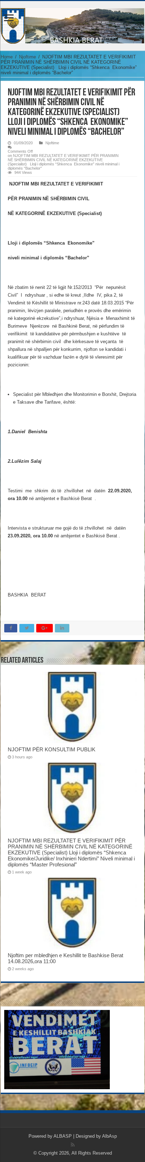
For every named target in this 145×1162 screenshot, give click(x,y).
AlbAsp (109, 1136)
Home (7, 56)
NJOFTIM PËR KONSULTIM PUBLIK (51, 749)
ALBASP (62, 1136)
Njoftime (27, 56)
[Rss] (72, 1145)
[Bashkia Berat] (72, 24)
